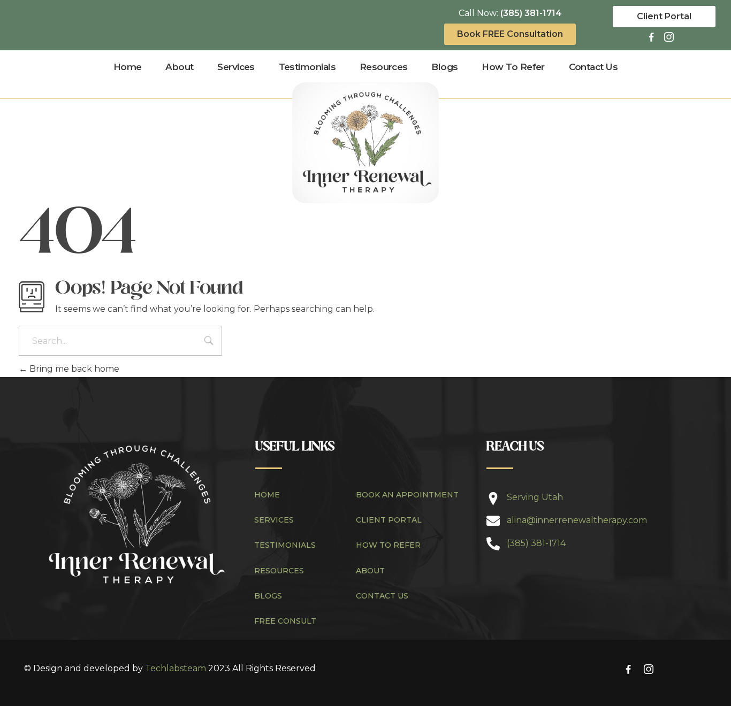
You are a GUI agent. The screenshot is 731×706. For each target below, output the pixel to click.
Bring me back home (73, 369)
